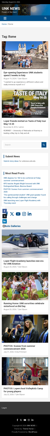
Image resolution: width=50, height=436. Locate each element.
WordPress (32, 432)
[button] (3, 226)
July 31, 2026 (9, 352)
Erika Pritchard (20, 352)
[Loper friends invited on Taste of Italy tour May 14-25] (25, 104)
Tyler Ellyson (22, 79)
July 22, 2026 (9, 394)
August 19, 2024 (10, 79)
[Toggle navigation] (5, 18)
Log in (4, 408)
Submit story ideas (11, 161)
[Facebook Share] (4, 211)
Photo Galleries (12, 226)
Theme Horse (28, 429)
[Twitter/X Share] (4, 216)
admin (21, 127)
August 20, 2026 (10, 267)
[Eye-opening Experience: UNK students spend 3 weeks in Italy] (25, 55)
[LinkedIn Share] (4, 221)
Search (44, 145)
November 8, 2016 (11, 127)
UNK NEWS (11, 8)
